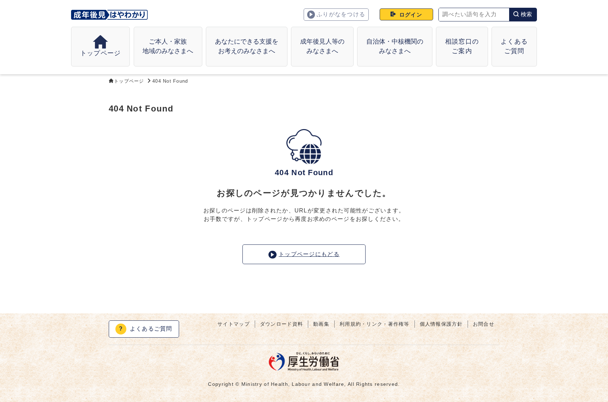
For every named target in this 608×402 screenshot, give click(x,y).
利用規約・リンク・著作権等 (375, 324)
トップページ (129, 81)
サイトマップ (233, 324)
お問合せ (483, 324)
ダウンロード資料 (281, 324)
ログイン (410, 15)
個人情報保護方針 (441, 324)
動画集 (321, 324)
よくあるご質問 (145, 329)
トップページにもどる (309, 254)
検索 (526, 14)
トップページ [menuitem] (100, 53)
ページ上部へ (594, 375)
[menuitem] (168, 46)
